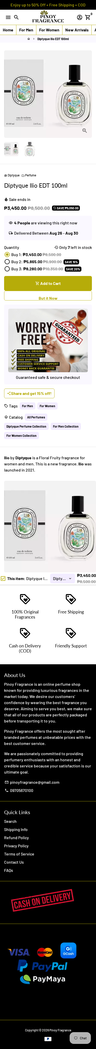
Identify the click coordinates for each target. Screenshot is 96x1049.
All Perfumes (36, 417)
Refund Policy (16, 837)
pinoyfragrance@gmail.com (32, 782)
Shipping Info (16, 829)
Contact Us (14, 862)
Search (10, 821)
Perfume (29, 175)
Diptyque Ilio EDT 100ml (53, 39)
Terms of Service (19, 853)
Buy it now (48, 295)
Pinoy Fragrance (60, 1030)
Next (87, 94)
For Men (27, 406)
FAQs (8, 870)
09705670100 (19, 790)
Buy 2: (44, 261)
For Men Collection (66, 426)
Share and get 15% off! (29, 393)
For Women (47, 406)
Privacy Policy (16, 845)
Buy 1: (36, 254)
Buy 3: (45, 268)
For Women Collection (21, 435)
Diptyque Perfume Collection (26, 426)
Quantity (11, 247)
